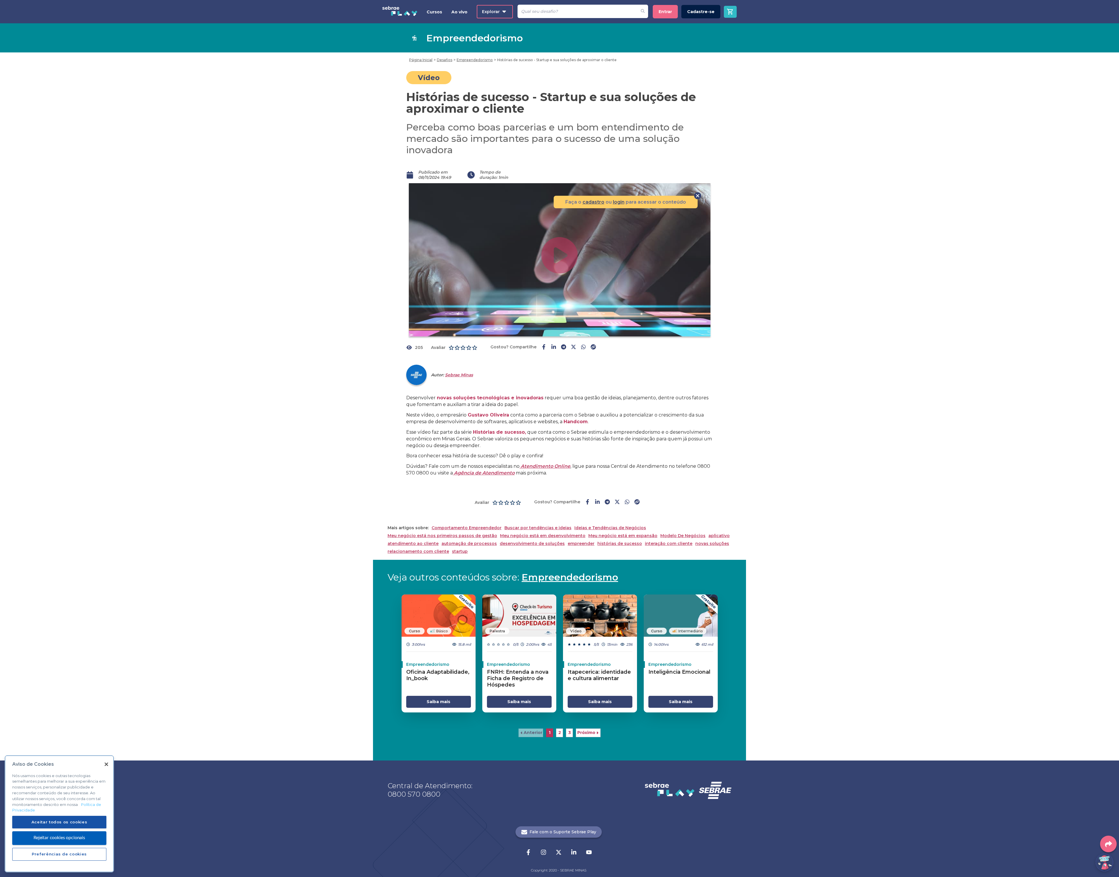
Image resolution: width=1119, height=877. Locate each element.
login (618, 202)
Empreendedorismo (570, 577)
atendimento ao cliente (413, 543)
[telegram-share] (563, 347)
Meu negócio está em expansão (622, 535)
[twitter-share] (573, 347)
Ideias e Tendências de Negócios (610, 527)
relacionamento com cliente (418, 551)
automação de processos (469, 543)
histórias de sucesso (619, 543)
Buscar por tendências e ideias (537, 527)
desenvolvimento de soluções (532, 543)
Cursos (434, 12)
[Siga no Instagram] (543, 852)
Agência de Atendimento (484, 473)
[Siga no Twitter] (559, 852)
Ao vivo (459, 12)
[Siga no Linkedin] (574, 852)
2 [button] (559, 732)
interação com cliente (668, 543)
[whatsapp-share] (583, 347)
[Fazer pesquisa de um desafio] (642, 11)
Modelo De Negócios (682, 535)
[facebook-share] (543, 347)
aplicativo (719, 535)
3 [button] (569, 732)
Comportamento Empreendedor (467, 527)
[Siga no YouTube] (589, 852)
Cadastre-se (701, 11)
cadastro (593, 202)
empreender (581, 543)
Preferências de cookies (59, 854)
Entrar (665, 11)
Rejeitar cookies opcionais (59, 837)
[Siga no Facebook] (528, 852)
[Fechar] (106, 764)
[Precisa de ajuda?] (1104, 862)
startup (460, 551)
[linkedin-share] (553, 347)
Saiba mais (438, 701)
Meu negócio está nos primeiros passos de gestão (442, 535)
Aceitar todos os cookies (59, 822)
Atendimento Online (545, 466)
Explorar (491, 11)
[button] (531, 733)
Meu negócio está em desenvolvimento (542, 535)
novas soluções (712, 543)
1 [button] (549, 732)
